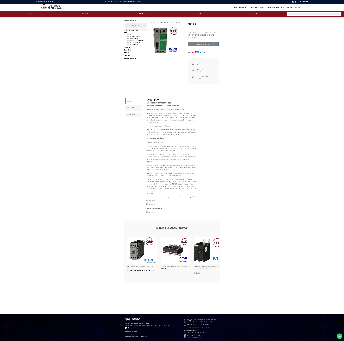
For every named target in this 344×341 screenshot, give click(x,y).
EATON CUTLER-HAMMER (166, 21)
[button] (339, 336)
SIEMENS (256, 14)
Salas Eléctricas (273, 7)
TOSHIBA (200, 14)
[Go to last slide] (126, 256)
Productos (242, 7)
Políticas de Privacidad (131, 331)
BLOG (282, 7)
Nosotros (289, 7)
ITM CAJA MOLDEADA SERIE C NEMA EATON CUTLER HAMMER (165, 21)
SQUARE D (142, 14)
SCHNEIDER (86, 14)
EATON (29, 14)
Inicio (235, 7)
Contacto (298, 7)
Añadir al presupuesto (203, 44)
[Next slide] (217, 256)
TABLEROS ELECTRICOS (257, 7)
